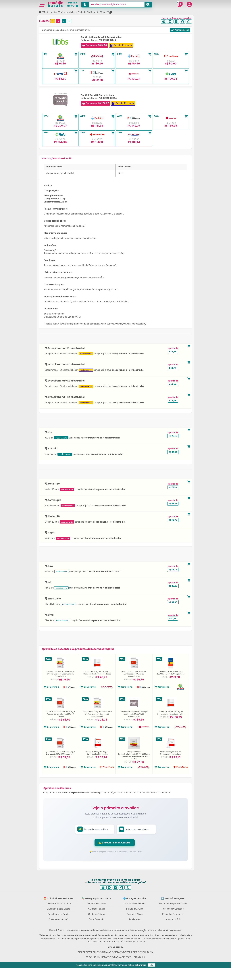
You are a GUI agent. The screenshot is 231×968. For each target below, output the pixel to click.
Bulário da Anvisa (134, 909)
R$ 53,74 (173, 569)
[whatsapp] (189, 21)
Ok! (151, 965)
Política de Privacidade (173, 909)
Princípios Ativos (135, 914)
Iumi (50, 566)
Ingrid (51, 532)
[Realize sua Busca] (148, 4)
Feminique (54, 500)
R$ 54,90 (173, 602)
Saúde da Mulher (67, 12)
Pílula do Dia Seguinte (88, 12)
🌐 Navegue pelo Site (134, 898)
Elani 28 (105, 12)
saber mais (140, 965)
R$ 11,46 (172, 351)
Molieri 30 (53, 483)
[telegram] (170, 21)
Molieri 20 (53, 516)
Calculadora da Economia (58, 903)
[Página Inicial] (40, 12)
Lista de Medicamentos (135, 903)
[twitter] (176, 21)
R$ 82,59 (173, 435)
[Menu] (41, 4)
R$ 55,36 (173, 503)
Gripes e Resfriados (96, 903)
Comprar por (96, 45)
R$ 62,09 (173, 520)
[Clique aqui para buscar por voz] (85, 4)
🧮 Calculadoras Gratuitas (58, 898)
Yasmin (52, 448)
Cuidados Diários (96, 914)
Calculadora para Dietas (58, 909)
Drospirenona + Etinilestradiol (66, 348)
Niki (49, 582)
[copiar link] (110, 12)
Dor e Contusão (96, 919)
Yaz (49, 432)
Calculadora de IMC (58, 919)
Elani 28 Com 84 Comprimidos (97, 95)
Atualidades (134, 919)
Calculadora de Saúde (58, 914)
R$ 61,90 (173, 487)
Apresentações (181, 30)
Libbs (120, 173)
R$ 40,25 (173, 586)
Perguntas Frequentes (172, 914)
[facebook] (182, 21)
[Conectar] (189, 4)
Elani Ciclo (54, 598)
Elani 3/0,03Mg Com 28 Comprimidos (101, 37)
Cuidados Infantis (96, 909)
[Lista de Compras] (180, 4)
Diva (50, 615)
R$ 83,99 (173, 452)
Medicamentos (50, 12)
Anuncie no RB (172, 919)
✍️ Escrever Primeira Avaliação (114, 843)
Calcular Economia (122, 45)
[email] (164, 21)
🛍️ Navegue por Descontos (96, 898)
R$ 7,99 (172, 618)
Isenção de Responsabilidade (173, 903)
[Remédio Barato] (56, 4)
